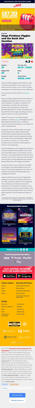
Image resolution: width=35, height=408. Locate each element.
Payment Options (7, 306)
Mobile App (20, 311)
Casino (3, 293)
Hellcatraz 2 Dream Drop (9, 242)
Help (3, 309)
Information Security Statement (22, 296)
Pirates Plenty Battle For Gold (9, 224)
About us (4, 304)
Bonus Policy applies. (10, 29)
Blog (2, 311)
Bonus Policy (20, 288)
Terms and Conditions (23, 290)
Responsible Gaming (23, 285)
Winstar (25, 224)
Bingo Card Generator (5, 314)
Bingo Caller (21, 314)
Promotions (20, 304)
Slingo (27, 93)
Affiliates (19, 306)
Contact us (20, 309)
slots (17, 119)
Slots (3, 288)
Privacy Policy (20, 293)
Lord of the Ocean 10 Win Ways (25, 243)
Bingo (3, 290)
